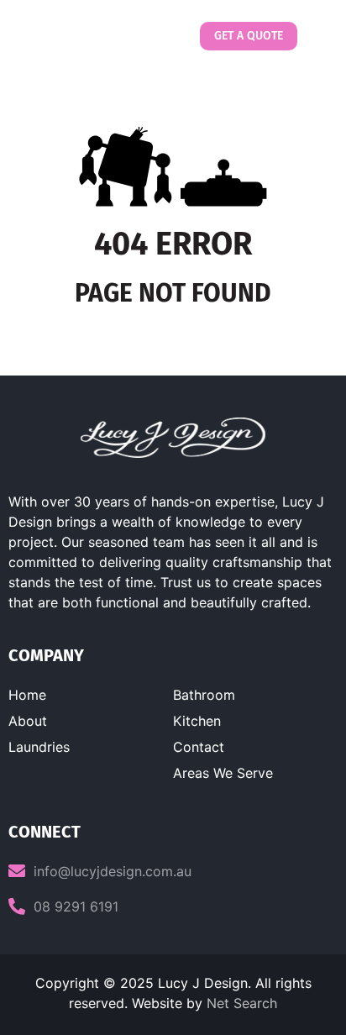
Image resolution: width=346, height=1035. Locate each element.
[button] (315, 36)
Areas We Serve (223, 772)
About (27, 720)
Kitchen (197, 720)
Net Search (242, 1003)
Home (27, 694)
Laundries (39, 746)
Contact (198, 746)
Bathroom (204, 694)
